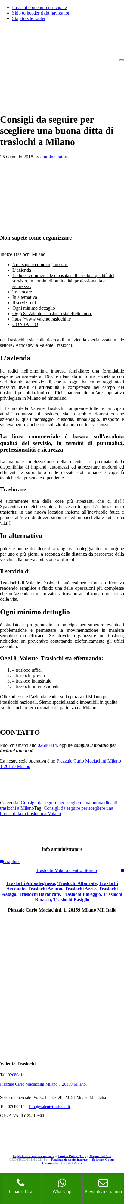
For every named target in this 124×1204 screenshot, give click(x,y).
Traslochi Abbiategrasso (30, 883)
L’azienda (21, 270)
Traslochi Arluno (45, 888)
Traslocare (22, 291)
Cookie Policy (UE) (72, 1156)
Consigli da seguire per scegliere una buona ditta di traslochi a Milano (56, 810)
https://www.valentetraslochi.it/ (41, 318)
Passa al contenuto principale (39, 7)
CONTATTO (25, 324)
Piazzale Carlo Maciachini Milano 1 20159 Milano (43, 1084)
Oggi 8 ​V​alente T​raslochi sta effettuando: (52, 313)
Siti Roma (75, 1163)
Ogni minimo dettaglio (33, 308)
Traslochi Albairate (77, 883)
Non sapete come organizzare (40, 264)
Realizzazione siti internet (69, 1159)
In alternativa (24, 297)
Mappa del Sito (100, 1156)
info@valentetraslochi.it (49, 1106)
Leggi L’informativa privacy (33, 1156)
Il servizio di (24, 302)
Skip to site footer (28, 18)
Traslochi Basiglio (71, 899)
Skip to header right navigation (41, 12)
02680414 (47, 745)
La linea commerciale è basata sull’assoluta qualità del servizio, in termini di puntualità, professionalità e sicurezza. (63, 281)
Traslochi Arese (80, 888)
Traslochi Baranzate (39, 894)
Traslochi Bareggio (81, 894)
